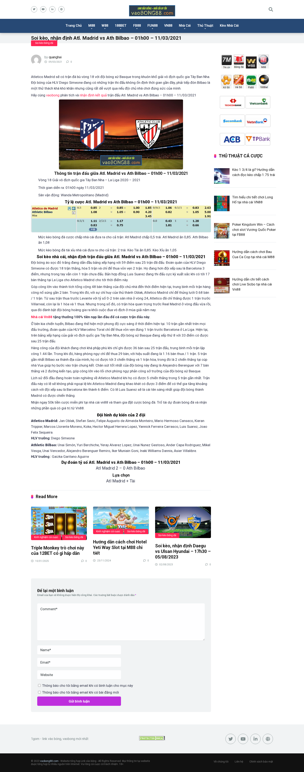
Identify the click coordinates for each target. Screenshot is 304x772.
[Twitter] (34, 9)
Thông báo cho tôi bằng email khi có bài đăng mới (80, 692)
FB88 (137, 26)
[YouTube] (43, 9)
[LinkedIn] (52, 9)
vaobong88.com (49, 761)
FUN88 (152, 26)
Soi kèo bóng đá (44, 43)
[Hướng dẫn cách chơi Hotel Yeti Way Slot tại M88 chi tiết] (121, 520)
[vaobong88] (152, 10)
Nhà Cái (185, 26)
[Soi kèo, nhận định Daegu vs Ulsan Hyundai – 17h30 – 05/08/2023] (183, 522)
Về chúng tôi (221, 761)
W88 (105, 26)
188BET (121, 26)
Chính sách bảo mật (261, 761)
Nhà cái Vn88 (41, 317)
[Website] (61, 9)
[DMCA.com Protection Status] (152, 739)
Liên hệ (239, 761)
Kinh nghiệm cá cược (46, 537)
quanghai (55, 57)
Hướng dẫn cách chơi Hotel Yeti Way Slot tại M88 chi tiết (120, 547)
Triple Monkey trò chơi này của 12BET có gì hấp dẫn (57, 550)
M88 (91, 26)
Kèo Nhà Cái (229, 26)
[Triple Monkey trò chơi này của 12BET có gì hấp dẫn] (59, 523)
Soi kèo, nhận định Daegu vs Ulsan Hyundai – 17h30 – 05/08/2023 (183, 551)
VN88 (168, 26)
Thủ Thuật (205, 26)
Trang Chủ (74, 26)
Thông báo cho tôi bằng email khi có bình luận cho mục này (87, 685)
